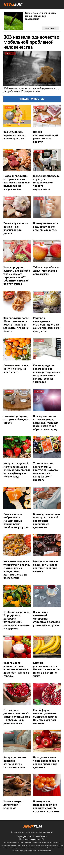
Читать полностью (32, 98)
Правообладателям (44, 851)
